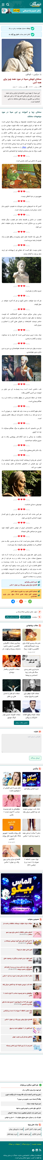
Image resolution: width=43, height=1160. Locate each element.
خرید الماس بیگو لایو (31, 582)
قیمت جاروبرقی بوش (16, 1129)
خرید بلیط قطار (12, 1134)
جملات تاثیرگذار (25, 617)
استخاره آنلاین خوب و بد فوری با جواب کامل (24, 591)
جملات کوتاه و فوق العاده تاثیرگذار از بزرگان (31, 716)
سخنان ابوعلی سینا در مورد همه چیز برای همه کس (22, 80)
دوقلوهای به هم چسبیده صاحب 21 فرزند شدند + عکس (11, 812)
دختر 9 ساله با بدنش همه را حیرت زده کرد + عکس (31, 834)
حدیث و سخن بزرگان (12, 617)
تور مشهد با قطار (24, 1134)
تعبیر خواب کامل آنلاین (33, 1129)
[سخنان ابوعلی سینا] (21, 176)
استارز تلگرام (36, 1134)
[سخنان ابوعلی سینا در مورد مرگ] (21, 368)
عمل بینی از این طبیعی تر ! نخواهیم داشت (12, 789)
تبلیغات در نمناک (14, 1144)
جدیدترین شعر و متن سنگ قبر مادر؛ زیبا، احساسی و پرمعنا (31, 672)
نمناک (24, 147)
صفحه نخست (36, 1144)
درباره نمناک (26, 1144)
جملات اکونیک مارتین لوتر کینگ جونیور (11, 716)
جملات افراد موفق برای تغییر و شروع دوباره (31, 695)
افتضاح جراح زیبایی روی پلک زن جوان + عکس (23, 585)
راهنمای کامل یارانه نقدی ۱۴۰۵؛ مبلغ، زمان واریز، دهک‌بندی (20, 595)
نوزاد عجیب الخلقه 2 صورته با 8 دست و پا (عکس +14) (31, 862)
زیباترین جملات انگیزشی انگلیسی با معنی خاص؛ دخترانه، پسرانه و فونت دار (12, 646)
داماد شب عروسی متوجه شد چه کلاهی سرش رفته (31, 810)
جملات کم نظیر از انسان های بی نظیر (12, 695)
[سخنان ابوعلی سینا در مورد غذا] (21, 270)
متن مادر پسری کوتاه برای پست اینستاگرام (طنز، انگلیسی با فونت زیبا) (31, 646)
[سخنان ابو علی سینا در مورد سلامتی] (21, 483)
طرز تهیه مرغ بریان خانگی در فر (32, 1090)
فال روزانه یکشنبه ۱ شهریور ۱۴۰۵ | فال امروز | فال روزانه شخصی (12, 836)
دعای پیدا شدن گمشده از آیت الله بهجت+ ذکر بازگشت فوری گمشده (23, 1095)
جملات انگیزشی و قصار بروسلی (12, 670)
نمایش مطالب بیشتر (22, 723)
